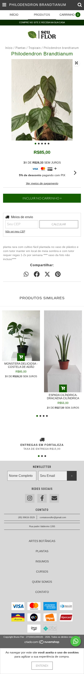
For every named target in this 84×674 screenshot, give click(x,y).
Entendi (42, 665)
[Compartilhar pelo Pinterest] (58, 274)
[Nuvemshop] (42, 643)
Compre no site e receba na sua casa (42, 22)
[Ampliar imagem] (76, 63)
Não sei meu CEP (15, 231)
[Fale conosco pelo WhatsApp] (75, 641)
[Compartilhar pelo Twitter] (47, 274)
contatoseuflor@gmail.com (53, 517)
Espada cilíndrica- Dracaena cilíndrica (63, 396)
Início (9, 47)
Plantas (20, 47)
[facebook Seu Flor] (42, 498)
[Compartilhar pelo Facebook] (37, 274)
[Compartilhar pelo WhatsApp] (26, 274)
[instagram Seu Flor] (29, 498)
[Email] (54, 498)
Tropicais (35, 47)
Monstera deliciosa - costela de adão (21, 365)
